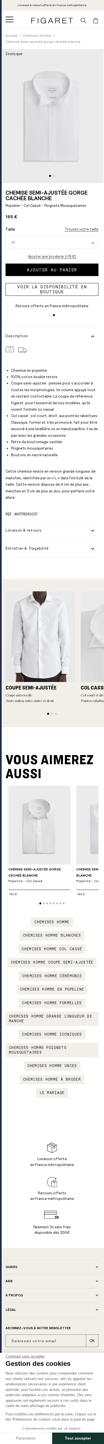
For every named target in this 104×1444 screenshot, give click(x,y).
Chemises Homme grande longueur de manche (50, 1018)
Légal (11, 1310)
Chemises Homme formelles (52, 1003)
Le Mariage (52, 1093)
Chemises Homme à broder (52, 1079)
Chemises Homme (51, 922)
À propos (14, 1295)
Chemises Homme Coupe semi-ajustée (52, 962)
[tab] (50, 176)
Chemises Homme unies (52, 1066)
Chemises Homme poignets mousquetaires (38, 1050)
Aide (9, 1281)
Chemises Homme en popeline (52, 989)
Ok (92, 1341)
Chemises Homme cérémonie (52, 976)
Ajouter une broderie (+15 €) (52, 256)
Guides (11, 1267)
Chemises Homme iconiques (52, 1034)
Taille (10, 229)
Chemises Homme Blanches (52, 935)
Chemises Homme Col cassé (52, 949)
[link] (52, 5)
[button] (9, 19)
